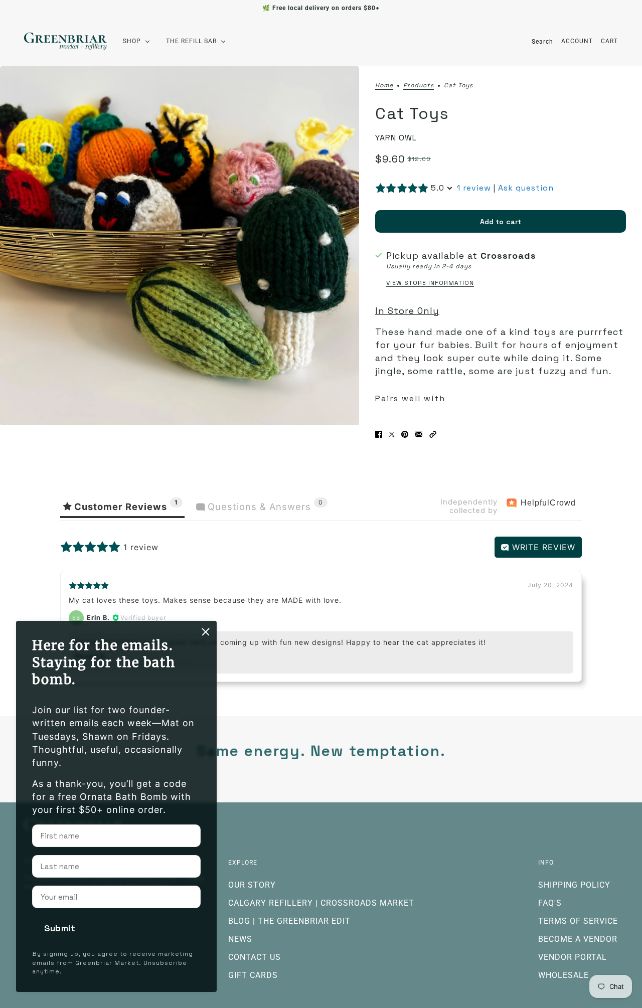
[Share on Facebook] (378, 434)
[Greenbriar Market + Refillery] (65, 41)
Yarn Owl (396, 137)
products (418, 85)
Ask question (526, 188)
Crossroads (508, 255)
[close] (206, 632)
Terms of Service (578, 921)
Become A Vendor (577, 939)
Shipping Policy (574, 885)
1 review (474, 188)
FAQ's (550, 903)
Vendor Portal (572, 957)
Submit (59, 928)
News (240, 939)
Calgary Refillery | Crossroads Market (321, 903)
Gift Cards (253, 975)
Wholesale (563, 975)
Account (577, 41)
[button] (432, 434)
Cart (609, 41)
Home (384, 85)
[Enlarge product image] (179, 245)
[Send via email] (418, 434)
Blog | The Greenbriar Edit (289, 921)
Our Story (252, 885)
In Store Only (407, 310)
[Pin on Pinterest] (404, 434)
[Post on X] (391, 434)
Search (542, 41)
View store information (430, 283)
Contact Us (254, 957)
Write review (542, 547)
